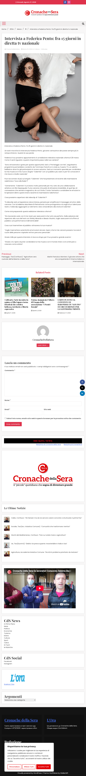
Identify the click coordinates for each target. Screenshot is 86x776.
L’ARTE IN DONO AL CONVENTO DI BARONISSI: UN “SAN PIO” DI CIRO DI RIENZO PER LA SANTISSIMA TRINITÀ (69, 304)
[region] (29, 757)
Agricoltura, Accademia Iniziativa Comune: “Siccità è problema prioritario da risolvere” (44, 552)
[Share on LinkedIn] (82, 393)
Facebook (8, 661)
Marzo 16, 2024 (27, 49)
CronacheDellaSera (13, 49)
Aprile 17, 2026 (10, 313)
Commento (10, 370)
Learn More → (43, 345)
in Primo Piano (9, 624)
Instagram (8, 664)
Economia (8, 631)
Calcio (6, 643)
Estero (6, 636)
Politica (7, 629)
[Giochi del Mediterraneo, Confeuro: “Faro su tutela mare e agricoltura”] (7, 537)
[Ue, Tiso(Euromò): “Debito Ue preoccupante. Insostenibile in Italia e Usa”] (7, 546)
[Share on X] (82, 387)
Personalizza (14, 767)
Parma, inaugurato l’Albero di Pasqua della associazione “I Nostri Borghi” (42, 303)
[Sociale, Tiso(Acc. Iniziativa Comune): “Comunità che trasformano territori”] (7, 528)
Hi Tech (7, 645)
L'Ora (51, 720)
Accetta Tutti (43, 767)
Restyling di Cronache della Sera (37, 444)
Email (7, 409)
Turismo (7, 633)
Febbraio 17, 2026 (65, 313)
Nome (8, 400)
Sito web (47, 409)
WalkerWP (64, 773)
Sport (6, 640)
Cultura (37, 49)
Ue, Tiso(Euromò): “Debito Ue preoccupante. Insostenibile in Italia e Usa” (39, 544)
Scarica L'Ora (9, 684)
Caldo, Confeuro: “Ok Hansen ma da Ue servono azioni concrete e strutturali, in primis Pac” (46, 518)
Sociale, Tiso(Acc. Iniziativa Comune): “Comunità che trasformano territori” (40, 526)
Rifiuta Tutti (28, 767)
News (6, 626)
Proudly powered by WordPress (30, 773)
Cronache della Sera (21, 720)
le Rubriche (8, 647)
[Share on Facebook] (82, 381)
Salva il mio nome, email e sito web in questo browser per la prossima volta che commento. (43, 418)
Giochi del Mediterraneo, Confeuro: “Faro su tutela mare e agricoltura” (38, 535)
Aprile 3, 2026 (36, 310)
